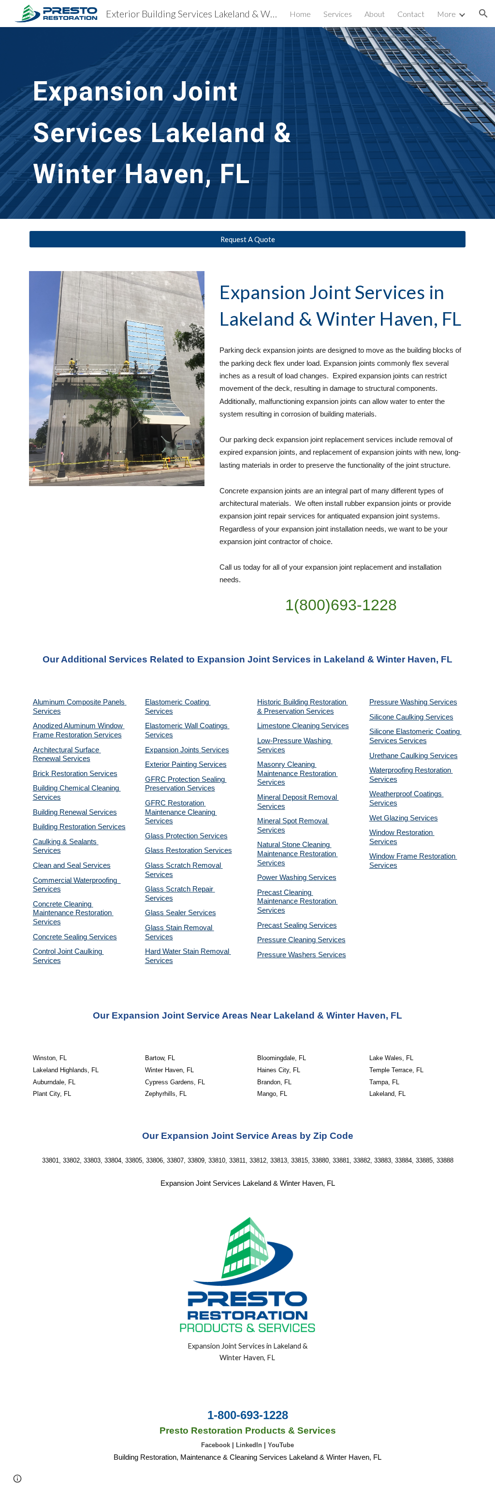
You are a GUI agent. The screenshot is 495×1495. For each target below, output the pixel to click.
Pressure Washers (287, 955)
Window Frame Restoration (413, 856)
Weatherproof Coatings (406, 794)
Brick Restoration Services (75, 773)
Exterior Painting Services (186, 764)
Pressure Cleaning (287, 940)
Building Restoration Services (79, 827)
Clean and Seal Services (72, 865)
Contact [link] (410, 13)
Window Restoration (402, 832)
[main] (191, 123)
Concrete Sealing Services (75, 937)
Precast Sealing (283, 925)
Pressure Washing (399, 702)
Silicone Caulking (397, 717)
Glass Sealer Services (180, 913)
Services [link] (337, 13)
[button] (483, 13)
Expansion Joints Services (187, 750)
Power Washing (282, 877)
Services (335, 726)
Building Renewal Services (75, 812)
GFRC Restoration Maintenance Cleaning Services (181, 812)
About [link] (374, 13)
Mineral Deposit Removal (298, 797)
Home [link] (300, 13)
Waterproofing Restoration (411, 770)
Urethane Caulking (399, 756)
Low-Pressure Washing (295, 741)
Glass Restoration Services (188, 850)
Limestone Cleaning (288, 726)
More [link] (446, 13)
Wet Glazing (389, 818)
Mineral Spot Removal (293, 821)
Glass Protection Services (186, 836)
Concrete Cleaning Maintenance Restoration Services (73, 913)
